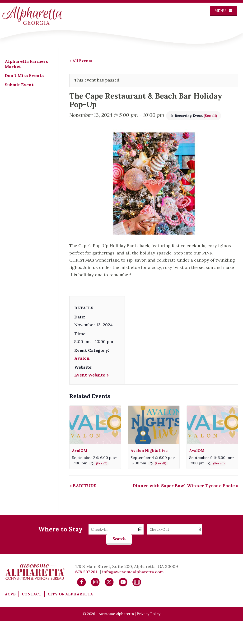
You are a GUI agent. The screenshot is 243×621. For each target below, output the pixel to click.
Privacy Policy (148, 614)
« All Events (80, 60)
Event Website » (91, 375)
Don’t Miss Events (24, 75)
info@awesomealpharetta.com (133, 572)
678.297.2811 (87, 572)
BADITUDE (82, 485)
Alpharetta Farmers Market (26, 64)
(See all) (210, 115)
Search (119, 538)
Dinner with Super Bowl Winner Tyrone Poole (185, 485)
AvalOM (79, 450)
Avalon (82, 358)
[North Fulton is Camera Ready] (137, 581)
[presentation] (95, 425)
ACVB (10, 594)
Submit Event (19, 84)
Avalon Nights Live (149, 450)
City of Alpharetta (70, 594)
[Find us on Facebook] (81, 581)
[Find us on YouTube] (123, 581)
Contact (32, 594)
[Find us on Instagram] (95, 581)
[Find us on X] (109, 581)
